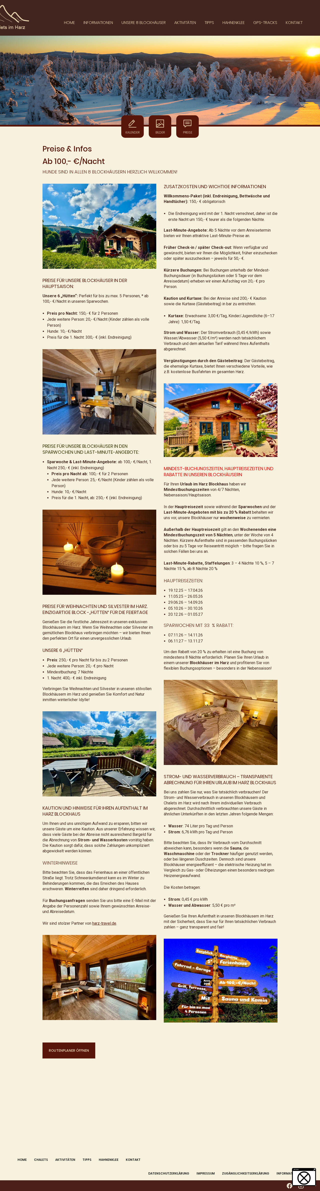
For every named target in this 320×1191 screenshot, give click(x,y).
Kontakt (294, 22)
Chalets (41, 1160)
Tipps (209, 22)
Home (69, 22)
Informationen (98, 22)
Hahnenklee (233, 22)
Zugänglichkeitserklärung (245, 1173)
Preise (187, 132)
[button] (304, 1177)
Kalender (133, 132)
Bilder (160, 132)
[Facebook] (290, 1186)
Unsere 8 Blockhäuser (144, 22)
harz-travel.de (104, 923)
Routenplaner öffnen (69, 1050)
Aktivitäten (185, 22)
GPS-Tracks (265, 22)
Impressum (205, 1173)
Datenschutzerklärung (168, 1173)
